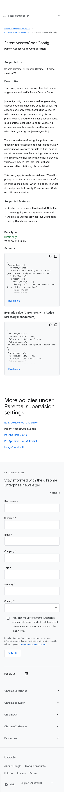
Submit (12, 653)
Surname (9, 518)
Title (7, 567)
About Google (12, 766)
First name (10, 501)
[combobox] (32, 591)
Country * (9, 601)
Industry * (9, 584)
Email (7, 534)
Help (12, 784)
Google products (35, 766)
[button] (32, 691)
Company (9, 551)
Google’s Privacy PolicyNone (32, 644)
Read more (14, 300)
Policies (8, 773)
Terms (33, 773)
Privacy (21, 773)
